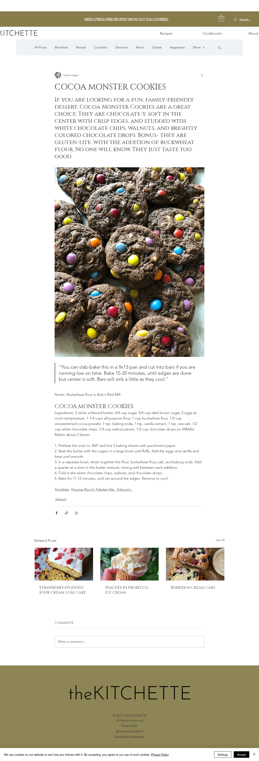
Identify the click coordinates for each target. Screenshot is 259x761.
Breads (81, 47)
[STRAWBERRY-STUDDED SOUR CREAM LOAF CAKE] (64, 564)
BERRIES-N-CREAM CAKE (193, 587)
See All (220, 540)
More (197, 47)
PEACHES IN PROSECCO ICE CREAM (126, 590)
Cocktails (100, 47)
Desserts (121, 47)
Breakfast (61, 47)
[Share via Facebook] (56, 513)
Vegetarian (177, 47)
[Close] (254, 754)
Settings (223, 754)
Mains (140, 47)
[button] (221, 18)
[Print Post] (76, 513)
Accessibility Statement (129, 736)
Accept (241, 754)
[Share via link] (66, 513)
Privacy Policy (160, 754)
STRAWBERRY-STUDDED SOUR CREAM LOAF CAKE (62, 590)
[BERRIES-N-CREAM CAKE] (195, 564)
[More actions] (202, 75)
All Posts (40, 47)
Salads (157, 47)
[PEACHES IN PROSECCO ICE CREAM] (129, 564)
